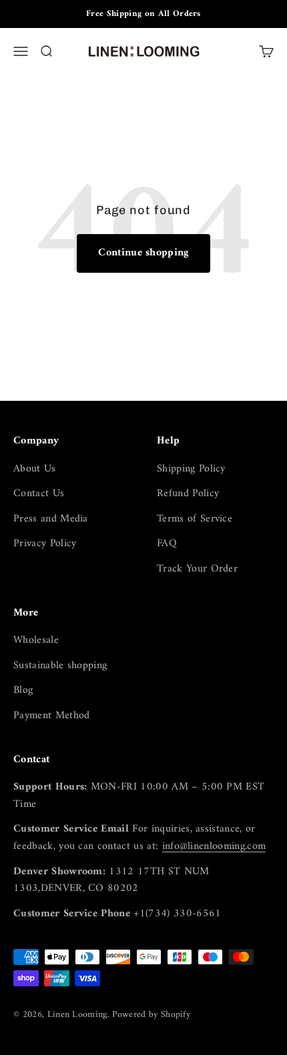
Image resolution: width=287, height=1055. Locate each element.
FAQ (167, 544)
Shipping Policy (191, 469)
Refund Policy (188, 494)
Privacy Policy (44, 544)
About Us (34, 469)
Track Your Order (197, 569)
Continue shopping (143, 252)
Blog (23, 691)
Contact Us (38, 494)
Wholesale (36, 641)
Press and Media (50, 519)
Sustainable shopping (60, 666)
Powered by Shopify (151, 1014)
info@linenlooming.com (214, 846)
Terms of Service (194, 519)
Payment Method (51, 716)
